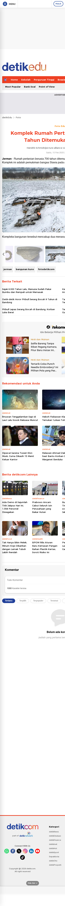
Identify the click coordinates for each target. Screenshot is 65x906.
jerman (8, 269)
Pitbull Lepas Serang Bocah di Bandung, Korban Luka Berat (28, 311)
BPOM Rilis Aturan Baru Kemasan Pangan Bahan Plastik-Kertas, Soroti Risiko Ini (44, 547)
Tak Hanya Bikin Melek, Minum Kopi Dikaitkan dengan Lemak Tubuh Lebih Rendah (14, 547)
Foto (18, 117)
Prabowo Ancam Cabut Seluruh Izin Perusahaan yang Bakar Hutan (42, 507)
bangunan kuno (25, 269)
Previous (7, 200)
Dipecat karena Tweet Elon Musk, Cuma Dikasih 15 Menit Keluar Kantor (18, 456)
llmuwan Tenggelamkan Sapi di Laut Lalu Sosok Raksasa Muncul (20, 418)
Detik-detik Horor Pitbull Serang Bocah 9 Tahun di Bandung (29, 301)
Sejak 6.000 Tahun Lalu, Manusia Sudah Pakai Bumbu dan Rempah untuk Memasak (26, 290)
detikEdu (7, 117)
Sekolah (25, 79)
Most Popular (13, 86)
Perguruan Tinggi (44, 79)
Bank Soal (30, 86)
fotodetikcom (46, 269)
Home (14, 79)
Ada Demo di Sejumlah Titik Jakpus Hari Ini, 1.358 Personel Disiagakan (14, 507)
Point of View (47, 86)
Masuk (58, 4)
